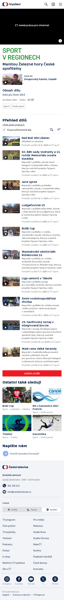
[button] (12, 141)
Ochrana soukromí (21, 594)
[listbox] (32, 509)
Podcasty (7, 544)
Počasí (5, 550)
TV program (8, 519)
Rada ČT (37, 544)
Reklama (38, 525)
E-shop (6, 556)
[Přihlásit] (53, 4)
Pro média (38, 519)
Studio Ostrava (41, 538)
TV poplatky (8, 531)
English (5, 594)
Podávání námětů (42, 556)
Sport (6, 106)
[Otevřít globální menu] (60, 4)
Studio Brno (39, 531)
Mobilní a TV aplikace (13, 562)
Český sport (18, 106)
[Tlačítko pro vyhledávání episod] (51, 130)
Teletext (7, 538)
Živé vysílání (8, 525)
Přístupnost (39, 594)
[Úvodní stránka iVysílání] (11, 4)
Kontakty (38, 568)
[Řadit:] (59, 129)
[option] (12, 509)
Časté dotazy (40, 562)
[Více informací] (60, 41)
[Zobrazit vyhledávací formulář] (46, 4)
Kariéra (37, 550)
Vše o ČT (6, 568)
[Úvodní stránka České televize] (15, 467)
